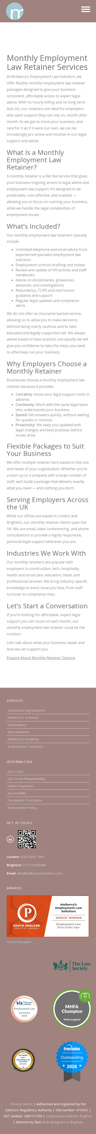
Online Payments (21, 786)
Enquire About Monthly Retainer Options (41, 657)
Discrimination (18, 732)
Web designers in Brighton (62, 1122)
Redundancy (17, 725)
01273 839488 (34, 865)
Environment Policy (22, 807)
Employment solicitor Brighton (69, 1116)
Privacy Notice (21, 1104)
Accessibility (17, 793)
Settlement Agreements (26, 710)
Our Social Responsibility (26, 778)
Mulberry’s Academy (23, 739)
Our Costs (15, 771)
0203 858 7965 (33, 856)
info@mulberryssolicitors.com (40, 873)
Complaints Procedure (25, 800)
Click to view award (19, 942)
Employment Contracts (25, 746)
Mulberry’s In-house (23, 717)
